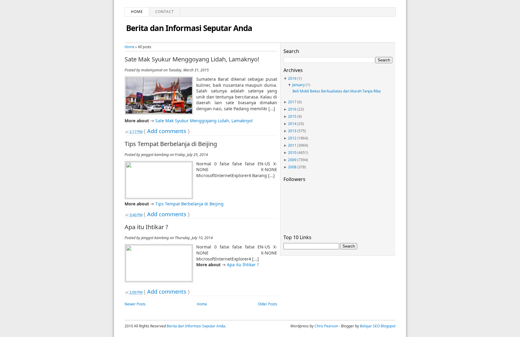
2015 (292, 116)
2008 (292, 167)
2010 (292, 152)
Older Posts (267, 304)
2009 (292, 159)
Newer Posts (135, 304)
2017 (292, 102)
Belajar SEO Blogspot (377, 326)
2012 (292, 138)
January (298, 84)
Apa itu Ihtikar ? (146, 227)
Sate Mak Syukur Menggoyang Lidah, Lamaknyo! (192, 59)
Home (137, 11)
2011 (292, 145)
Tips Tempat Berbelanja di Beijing (171, 144)
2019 (292, 78)
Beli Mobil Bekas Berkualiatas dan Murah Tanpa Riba (336, 91)
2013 (292, 130)
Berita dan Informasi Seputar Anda (189, 28)
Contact (164, 11)
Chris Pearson (326, 326)
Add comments (166, 131)
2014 (292, 123)
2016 (292, 109)
